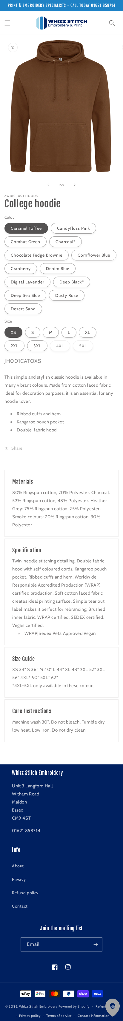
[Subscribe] (95, 944)
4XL (63, 347)
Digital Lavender (27, 282)
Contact (19, 906)
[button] (7, 23)
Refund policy (25, 892)
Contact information (93, 1016)
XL (87, 332)
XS (13, 332)
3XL (37, 345)
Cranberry (21, 268)
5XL (86, 347)
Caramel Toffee (26, 228)
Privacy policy (30, 1016)
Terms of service (59, 1016)
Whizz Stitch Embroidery (38, 1006)
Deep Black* (71, 282)
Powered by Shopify (74, 1006)
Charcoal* (66, 241)
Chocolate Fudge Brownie (36, 255)
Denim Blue (57, 268)
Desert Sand (23, 308)
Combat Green (25, 241)
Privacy (19, 879)
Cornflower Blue (94, 255)
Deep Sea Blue (25, 295)
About (18, 866)
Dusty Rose (66, 295)
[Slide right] (74, 184)
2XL (14, 345)
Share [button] (16, 448)
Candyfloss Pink (73, 228)
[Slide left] (48, 184)
